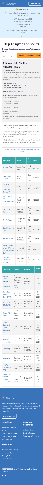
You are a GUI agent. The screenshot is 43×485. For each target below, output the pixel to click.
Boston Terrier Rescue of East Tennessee (6, 281)
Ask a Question (9, 416)
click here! (6, 118)
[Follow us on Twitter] (2, 476)
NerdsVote (6, 358)
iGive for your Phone (9, 436)
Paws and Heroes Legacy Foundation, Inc (7, 379)
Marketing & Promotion (31, 436)
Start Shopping (7, 439)
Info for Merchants (8, 453)
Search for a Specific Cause (29, 55)
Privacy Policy (7, 456)
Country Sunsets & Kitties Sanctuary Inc (6, 327)
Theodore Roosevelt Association (7, 339)
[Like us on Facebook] (5, 476)
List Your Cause (28, 430)
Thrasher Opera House (17, 149)
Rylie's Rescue (8, 220)
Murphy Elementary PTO (7, 367)
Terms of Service (7, 459)
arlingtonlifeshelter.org (16, 91)
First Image (7, 349)
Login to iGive (35, 3)
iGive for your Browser (9, 433)
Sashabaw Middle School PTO (7, 294)
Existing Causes (29, 433)
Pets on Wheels (8, 238)
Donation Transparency (10, 450)
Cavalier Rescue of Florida (6, 259)
